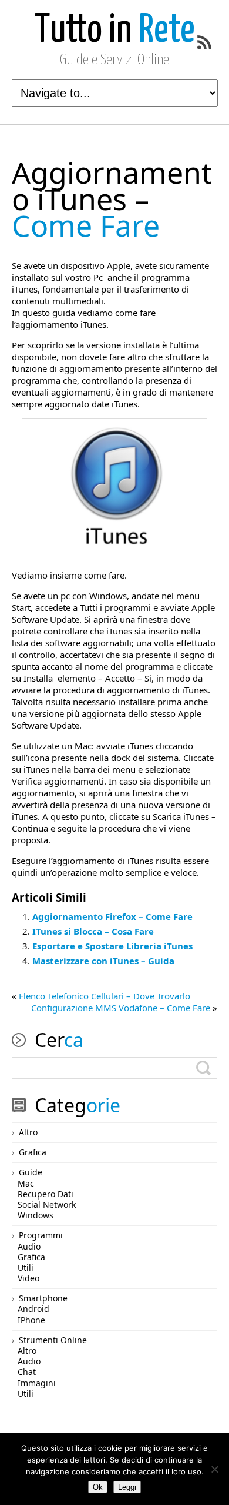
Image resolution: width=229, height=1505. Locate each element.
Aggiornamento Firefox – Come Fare (112, 916)
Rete (115, 31)
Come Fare (112, 198)
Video (28, 1278)
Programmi (41, 1235)
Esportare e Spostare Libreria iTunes (112, 946)
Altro (28, 1132)
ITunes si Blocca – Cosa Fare (93, 931)
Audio (29, 1246)
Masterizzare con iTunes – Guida (103, 960)
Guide (30, 1172)
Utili (25, 1267)
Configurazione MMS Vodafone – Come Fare (120, 1008)
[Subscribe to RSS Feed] (204, 42)
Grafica (32, 1152)
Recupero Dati (45, 1194)
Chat (27, 1371)
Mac (26, 1183)
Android (33, 1308)
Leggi (127, 1487)
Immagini (37, 1382)
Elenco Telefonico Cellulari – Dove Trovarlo (104, 996)
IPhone (31, 1319)
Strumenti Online (53, 1339)
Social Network (47, 1204)
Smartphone (43, 1298)
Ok (98, 1487)
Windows (35, 1215)
